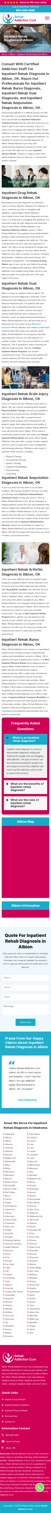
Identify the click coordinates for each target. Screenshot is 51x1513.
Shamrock (34, 1257)
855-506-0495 (12, 1435)
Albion (12, 54)
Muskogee (34, 1189)
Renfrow (33, 1244)
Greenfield (10, 1295)
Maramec (33, 1168)
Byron (8, 1196)
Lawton (32, 1141)
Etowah (8, 1261)
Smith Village (35, 1267)
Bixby (7, 1168)
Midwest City (35, 1178)
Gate (7, 1281)
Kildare (8, 1333)
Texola (32, 1302)
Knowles (9, 1336)
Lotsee (32, 1151)
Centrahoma (11, 1206)
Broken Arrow (11, 1182)
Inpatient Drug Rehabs (15, 1399)
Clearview (9, 1216)
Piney (31, 1233)
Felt (7, 1271)
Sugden (32, 1288)
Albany (8, 1137)
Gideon (8, 1285)
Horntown (9, 1319)
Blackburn (9, 1172)
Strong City (34, 1285)
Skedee (32, 1264)
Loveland (33, 1154)
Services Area (11, 1416)
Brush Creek (11, 1189)
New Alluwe (34, 1202)
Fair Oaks (9, 1264)
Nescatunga (34, 1199)
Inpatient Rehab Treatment (17, 1405)
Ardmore (9, 1148)
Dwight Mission (12, 1247)
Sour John (34, 1271)
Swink (32, 1295)
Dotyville (9, 1233)
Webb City (34, 1319)
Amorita (8, 1144)
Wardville (33, 1315)
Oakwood (33, 1213)
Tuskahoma (34, 1309)
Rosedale (33, 1250)
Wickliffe (33, 1322)
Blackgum (9, 1175)
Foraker (8, 1274)
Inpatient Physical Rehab (16, 1410)
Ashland (9, 1151)
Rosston (33, 1254)
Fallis (7, 1267)
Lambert (33, 1137)
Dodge (8, 1230)
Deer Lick (9, 1226)
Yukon (32, 1329)
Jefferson (9, 1326)
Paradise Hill (35, 1230)
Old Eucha (34, 1220)
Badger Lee (10, 1158)
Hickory (8, 1305)
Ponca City (34, 1237)
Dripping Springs (12, 1240)
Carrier (8, 1199)
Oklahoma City (36, 1216)
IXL (6, 1322)
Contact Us (10, 1422)
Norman (33, 1206)
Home (4, 54)
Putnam (32, 1240)
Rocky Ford (34, 1247)
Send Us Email (13, 1441)
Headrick (9, 1298)
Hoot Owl (9, 1315)
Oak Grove (34, 1209)
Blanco (8, 1178)
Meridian (33, 1175)
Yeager (32, 1326)
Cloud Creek (11, 1220)
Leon (31, 1144)
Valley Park (34, 1312)
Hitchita (8, 1309)
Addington (9, 1134)
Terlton (32, 1298)
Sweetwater (34, 1291)
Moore (32, 1182)
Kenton (8, 1329)
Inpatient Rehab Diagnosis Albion (32, 54)
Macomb (33, 1161)
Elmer (8, 1254)
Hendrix (8, 1302)
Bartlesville (10, 1161)
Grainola (9, 1288)
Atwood (8, 1154)
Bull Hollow (10, 1192)
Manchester (34, 1165)
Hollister (9, 1312)
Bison (7, 1165)
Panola (32, 1226)
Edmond (9, 1250)
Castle (8, 1202)
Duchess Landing (13, 1244)
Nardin (32, 1196)
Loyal (31, 1158)
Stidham (33, 1274)
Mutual (32, 1192)
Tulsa (31, 1305)
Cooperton (10, 1223)
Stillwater (33, 1278)
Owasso (33, 1223)
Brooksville (10, 1185)
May (31, 1172)
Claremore (10, 1209)
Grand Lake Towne (14, 1291)
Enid (7, 1257)
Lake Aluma (34, 1134)
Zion (31, 1333)
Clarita (8, 1213)
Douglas (9, 1237)
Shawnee (33, 1261)
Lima (31, 1148)
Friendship (10, 1278)
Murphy (32, 1185)
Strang (32, 1281)
